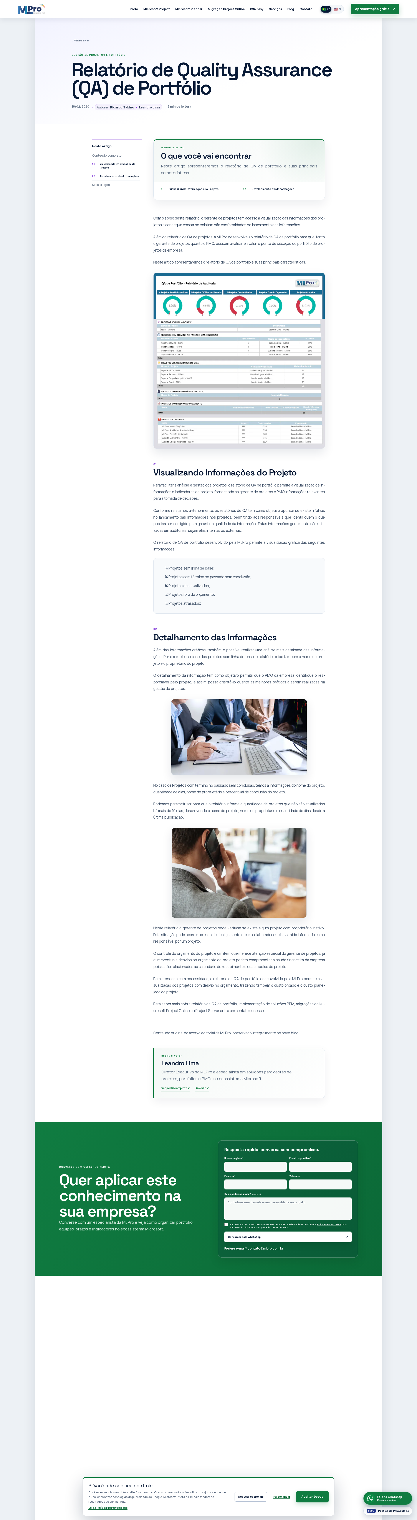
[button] (239, 361)
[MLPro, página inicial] (31, 9)
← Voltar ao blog (80, 40)
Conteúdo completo (107, 155)
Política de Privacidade (329, 1224)
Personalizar (281, 1497)
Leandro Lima (148, 107)
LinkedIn (202, 1088)
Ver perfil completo (175, 1088)
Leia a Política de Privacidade (107, 1508)
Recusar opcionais (250, 1497)
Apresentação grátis (375, 9)
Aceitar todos (312, 1496)
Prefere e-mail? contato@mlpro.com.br (253, 1248)
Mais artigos (101, 185)
